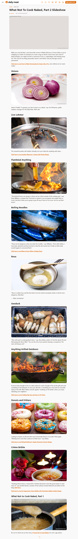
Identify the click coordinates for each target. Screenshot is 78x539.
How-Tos (16, 6)
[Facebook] (42, 2)
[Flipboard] (56, 2)
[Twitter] (45, 2)
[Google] (59, 2)
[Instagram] (52, 2)
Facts (10, 6)
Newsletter (71, 2)
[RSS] (63, 2)
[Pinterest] (49, 2)
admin (12, 13)
